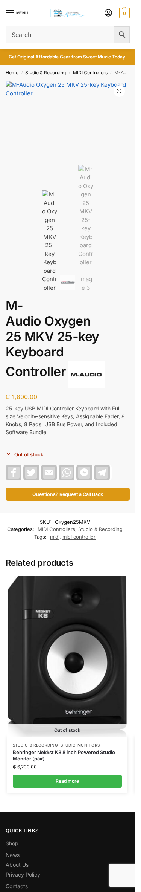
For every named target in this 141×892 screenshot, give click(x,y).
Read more (67, 781)
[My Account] (108, 13)
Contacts (17, 886)
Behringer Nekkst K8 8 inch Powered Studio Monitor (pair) (64, 755)
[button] (123, 13)
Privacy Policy (23, 874)
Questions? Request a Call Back (67, 494)
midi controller (79, 537)
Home (12, 72)
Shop (12, 843)
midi (54, 537)
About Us (17, 864)
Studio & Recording (45, 72)
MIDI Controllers (90, 72)
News (13, 855)
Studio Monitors (80, 745)
